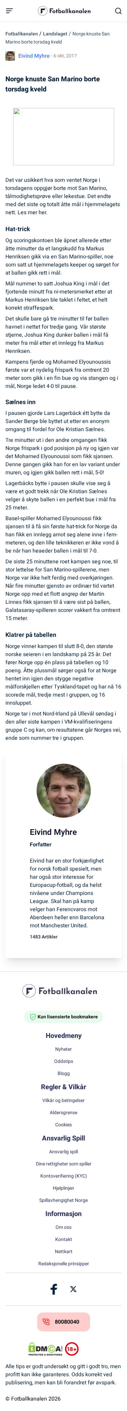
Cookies (63, 1125)
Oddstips (63, 1061)
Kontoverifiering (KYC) (63, 1176)
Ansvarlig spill (63, 1152)
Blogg (64, 1073)
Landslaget (55, 33)
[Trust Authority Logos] (82, 1349)
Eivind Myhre (34, 56)
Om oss (63, 1227)
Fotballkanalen (21, 33)
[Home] (63, 990)
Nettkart (63, 1251)
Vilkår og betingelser (63, 1100)
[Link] (54, 1289)
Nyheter (63, 1049)
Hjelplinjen (63, 1188)
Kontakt (63, 1239)
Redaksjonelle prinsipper (63, 1264)
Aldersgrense (63, 1112)
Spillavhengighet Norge (63, 1200)
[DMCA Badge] (45, 1349)
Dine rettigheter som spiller (63, 1164)
